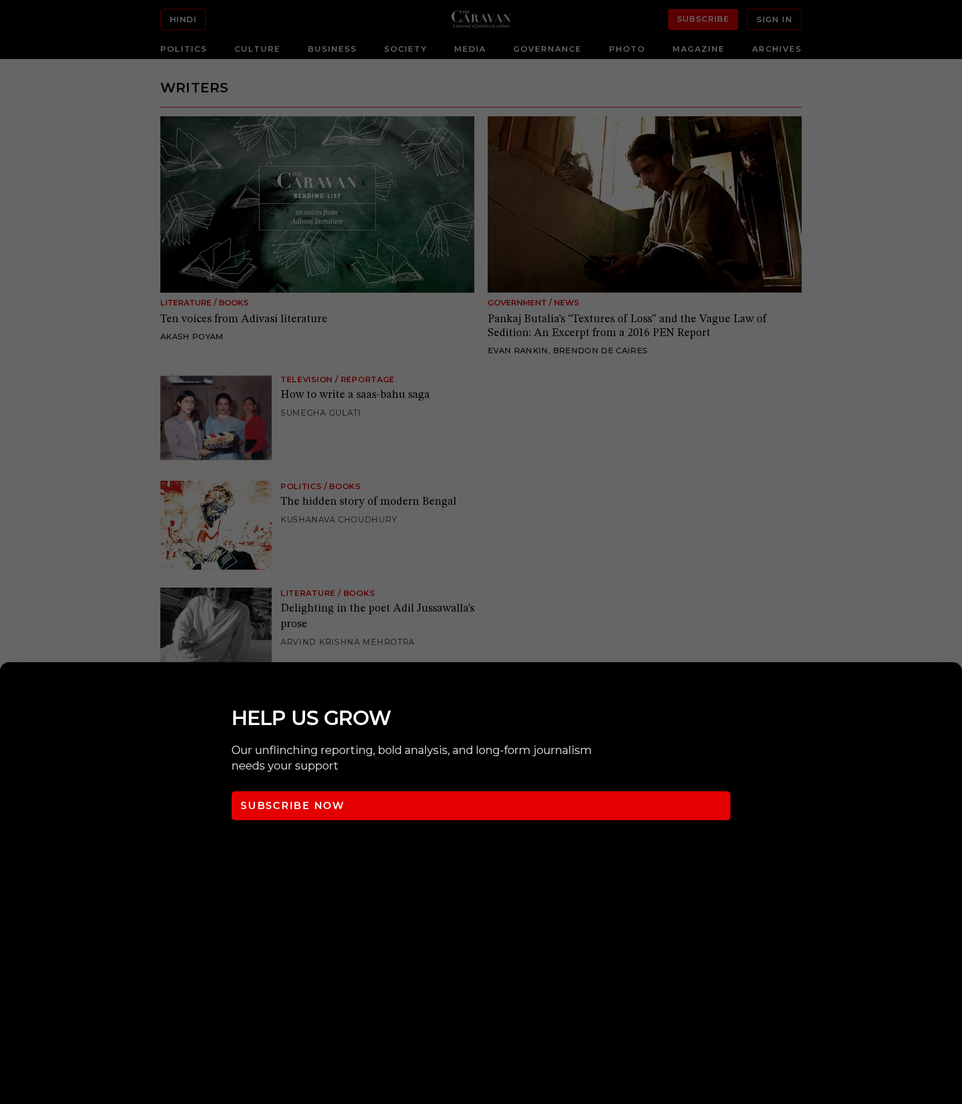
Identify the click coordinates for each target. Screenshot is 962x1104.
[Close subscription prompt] (951, 685)
